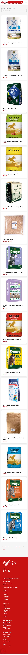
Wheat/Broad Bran (8, 239)
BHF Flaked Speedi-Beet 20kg (11, 405)
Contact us (6, 596)
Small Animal (7, 608)
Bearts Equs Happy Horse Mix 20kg (12, 43)
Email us (5, 624)
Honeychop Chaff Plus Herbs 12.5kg (12, 472)
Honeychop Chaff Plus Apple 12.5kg (12, 141)
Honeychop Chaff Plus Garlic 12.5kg (12, 339)
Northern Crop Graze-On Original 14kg (13, 206)
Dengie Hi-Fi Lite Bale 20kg (10, 537)
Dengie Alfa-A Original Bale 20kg (12, 372)
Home (5, 593)
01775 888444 (6, 622)
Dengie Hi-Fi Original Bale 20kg (11, 505)
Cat (5, 607)
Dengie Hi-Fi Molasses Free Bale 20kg (13, 272)
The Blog (6, 599)
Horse (5, 615)
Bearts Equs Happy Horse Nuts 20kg (12, 75)
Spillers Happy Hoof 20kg (9, 108)
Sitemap (4, 584)
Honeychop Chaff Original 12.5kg (11, 174)
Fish (5, 611)
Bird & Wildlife (7, 610)
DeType (16, 587)
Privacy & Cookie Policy (7, 583)
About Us (6, 594)
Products (6, 597)
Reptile (5, 613)
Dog (5, 605)
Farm (5, 616)
